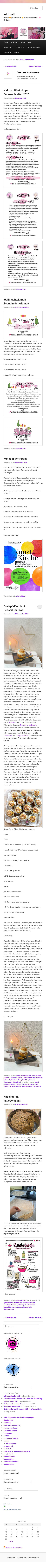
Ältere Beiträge (10, 66)
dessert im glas (22, 1084)
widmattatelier (27, 1307)
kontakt (16, 52)
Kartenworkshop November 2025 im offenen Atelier (23, 1409)
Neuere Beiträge (36, 66)
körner (15, 1305)
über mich (7, 52)
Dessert (26, 1077)
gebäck (10, 1302)
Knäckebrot (8, 1305)
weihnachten (16, 1086)
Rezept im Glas (23, 1080)
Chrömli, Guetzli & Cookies (13, 1077)
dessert (13, 1084)
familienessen (33, 1084)
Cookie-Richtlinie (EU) (12, 1425)
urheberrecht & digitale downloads (17, 1451)
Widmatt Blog (7, 1504)
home (6, 42)
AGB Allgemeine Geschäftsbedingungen (19, 1417)
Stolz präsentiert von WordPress (28, 1557)
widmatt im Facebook (14, 1547)
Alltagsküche (21, 289)
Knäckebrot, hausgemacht (12, 1098)
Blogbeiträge (8, 1420)
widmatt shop (8, 47)
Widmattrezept (9, 1309)
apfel (37, 1082)
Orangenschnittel (22, 735)
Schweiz (32, 1080)
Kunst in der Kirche (15, 458)
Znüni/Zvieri (17, 1082)
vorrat (19, 1307)
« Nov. (11, 1541)
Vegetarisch (8, 1082)
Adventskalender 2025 (12, 1396)
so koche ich (8, 1446)
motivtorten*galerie (11, 1438)
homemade (18, 1302)
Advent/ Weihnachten (23, 1075)
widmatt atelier (26, 42)
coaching (14, 42)
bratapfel (7, 1084)
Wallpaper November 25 (13, 1404)
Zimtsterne (24, 725)
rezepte (6, 1441)
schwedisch (30, 1305)
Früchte (32, 1077)
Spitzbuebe (13, 722)
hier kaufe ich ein (10, 1430)
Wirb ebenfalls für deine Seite (12, 1509)
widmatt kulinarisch (34, 47)
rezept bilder (11, 1443)
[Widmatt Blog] (5, 1506)
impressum (8, 1433)
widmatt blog (8, 1459)
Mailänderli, (33, 725)
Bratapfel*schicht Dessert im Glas (14, 608)
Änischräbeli (8, 735)
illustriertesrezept (29, 1302)
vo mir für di (20, 47)
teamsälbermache (10, 1307)
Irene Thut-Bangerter (27, 59)
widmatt (9, 14)
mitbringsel (22, 1305)
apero (6, 1302)
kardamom (7, 1086)
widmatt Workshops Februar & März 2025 (16, 92)
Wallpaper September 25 (13, 1406)
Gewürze (14, 1080)
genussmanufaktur (11, 1428)
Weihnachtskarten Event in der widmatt (16, 301)
